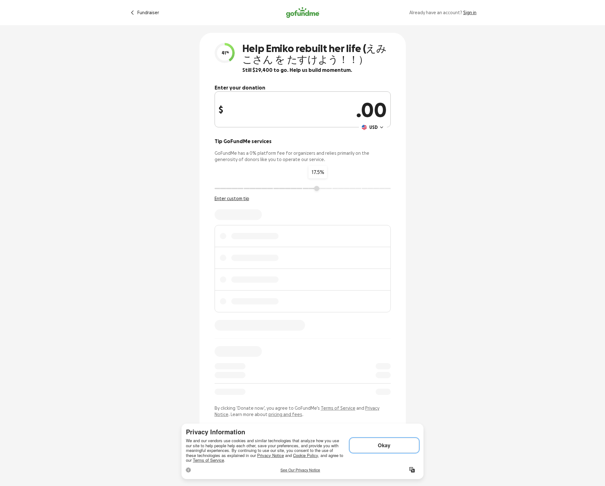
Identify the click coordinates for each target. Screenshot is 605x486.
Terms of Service (338, 408)
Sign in (469, 12)
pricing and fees (285, 414)
